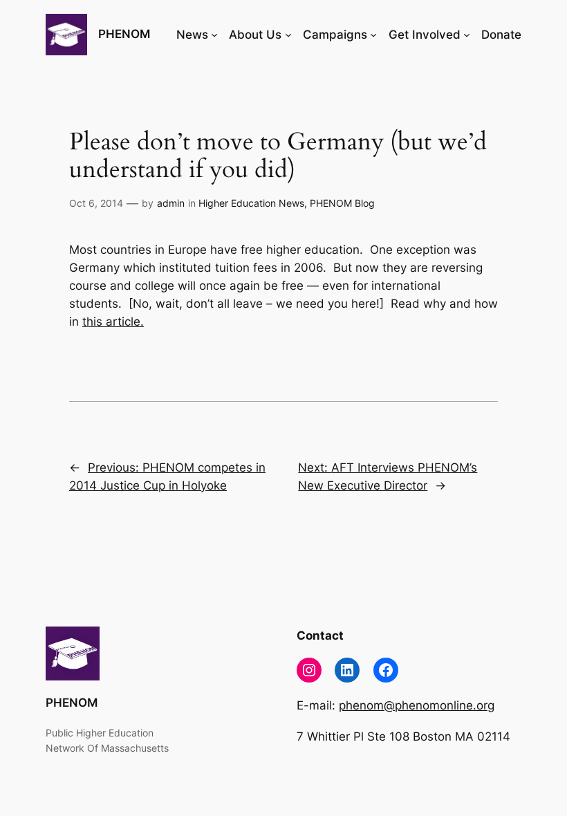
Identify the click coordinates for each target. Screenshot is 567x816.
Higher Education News (251, 203)
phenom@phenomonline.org (416, 705)
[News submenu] (214, 34)
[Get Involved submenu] (466, 34)
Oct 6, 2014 (96, 203)
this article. (113, 321)
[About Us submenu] (288, 34)
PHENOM (124, 34)
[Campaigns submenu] (373, 34)
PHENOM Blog (342, 203)
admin (171, 203)
